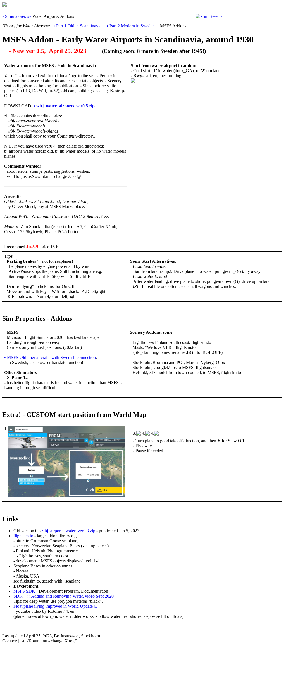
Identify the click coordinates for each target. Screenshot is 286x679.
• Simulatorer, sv (16, 16)
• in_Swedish (212, 16)
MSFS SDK (24, 591)
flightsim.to (23, 535)
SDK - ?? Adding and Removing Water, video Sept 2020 (63, 596)
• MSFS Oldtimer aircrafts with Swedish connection (50, 357)
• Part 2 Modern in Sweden (131, 25)
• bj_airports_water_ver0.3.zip (68, 530)
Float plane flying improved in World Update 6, (55, 606)
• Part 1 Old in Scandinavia (77, 25)
